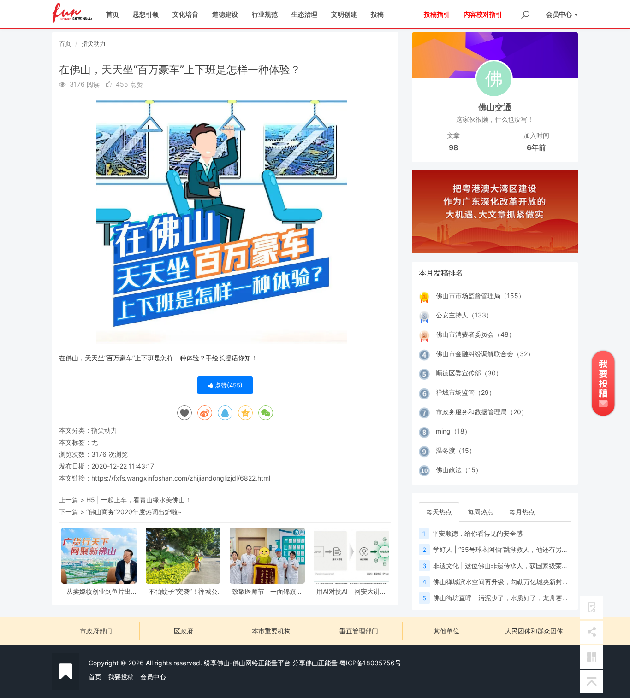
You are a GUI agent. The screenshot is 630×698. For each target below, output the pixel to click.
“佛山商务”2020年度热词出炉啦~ (134, 512)
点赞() (228, 385)
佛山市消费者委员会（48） (475, 334)
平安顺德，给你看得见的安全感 (477, 533)
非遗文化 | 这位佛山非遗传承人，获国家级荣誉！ (504, 565)
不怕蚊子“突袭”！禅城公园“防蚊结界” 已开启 (183, 591)
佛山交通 (494, 107)
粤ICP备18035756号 (370, 663)
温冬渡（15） (455, 450)
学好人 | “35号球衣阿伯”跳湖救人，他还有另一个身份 (510, 549)
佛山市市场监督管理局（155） (480, 295)
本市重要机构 (271, 631)
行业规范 (265, 14)
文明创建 (344, 14)
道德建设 (225, 14)
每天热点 (439, 512)
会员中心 (153, 676)
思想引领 (146, 14)
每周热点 (480, 512)
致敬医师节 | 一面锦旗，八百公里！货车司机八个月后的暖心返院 (267, 591)
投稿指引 (437, 14)
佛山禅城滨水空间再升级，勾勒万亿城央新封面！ (504, 582)
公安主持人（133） (464, 315)
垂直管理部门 (358, 631)
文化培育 (185, 14)
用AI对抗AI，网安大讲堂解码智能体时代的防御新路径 (351, 591)
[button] (424, 211)
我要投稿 (121, 676)
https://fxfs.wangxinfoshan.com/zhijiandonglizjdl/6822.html (180, 478)
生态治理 (304, 14)
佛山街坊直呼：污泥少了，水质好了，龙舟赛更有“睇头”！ (516, 598)
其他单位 (446, 631)
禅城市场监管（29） (465, 392)
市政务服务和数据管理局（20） (482, 412)
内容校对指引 (483, 14)
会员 (559, 14)
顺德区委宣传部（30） (469, 373)
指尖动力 (94, 43)
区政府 (183, 631)
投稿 (377, 14)
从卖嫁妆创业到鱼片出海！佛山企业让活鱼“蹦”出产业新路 (98, 591)
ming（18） (453, 431)
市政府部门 (96, 631)
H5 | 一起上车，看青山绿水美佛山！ (138, 500)
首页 (112, 14)
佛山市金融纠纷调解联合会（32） (485, 354)
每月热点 (522, 512)
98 (453, 147)
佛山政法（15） (459, 470)
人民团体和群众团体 (534, 631)
